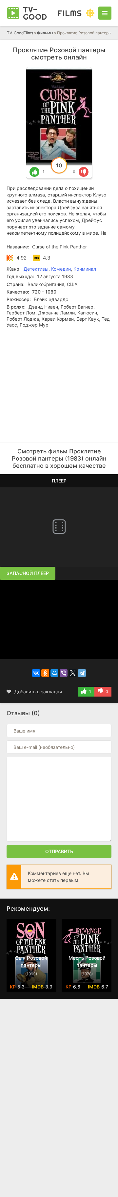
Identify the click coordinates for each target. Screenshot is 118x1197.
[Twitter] (73, 673)
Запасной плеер (28, 573)
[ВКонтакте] (36, 673)
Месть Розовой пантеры (87, 961)
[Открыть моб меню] (104, 13)
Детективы (36, 269)
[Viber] (64, 673)
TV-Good (52, 13)
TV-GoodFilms (20, 32)
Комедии (61, 269)
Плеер (59, 480)
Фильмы (45, 32)
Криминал (84, 269)
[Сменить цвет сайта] (90, 13)
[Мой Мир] (54, 673)
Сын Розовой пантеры (31, 961)
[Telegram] (82, 673)
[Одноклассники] (45, 673)
